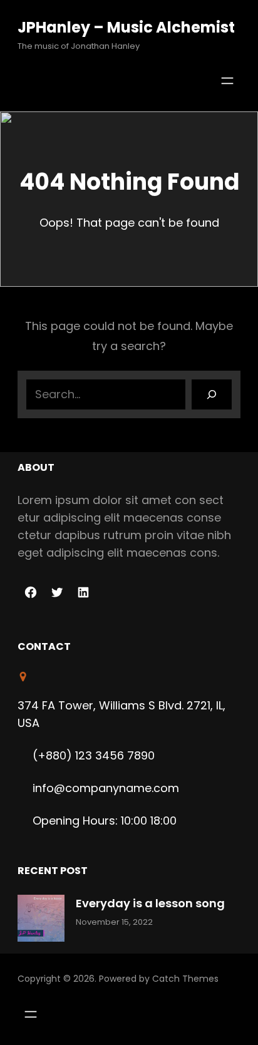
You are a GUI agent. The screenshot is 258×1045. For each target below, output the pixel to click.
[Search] (212, 394)
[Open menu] (227, 81)
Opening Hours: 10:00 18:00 (105, 820)
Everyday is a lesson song (150, 903)
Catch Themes (185, 978)
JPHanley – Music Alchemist (126, 27)
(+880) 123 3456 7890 (94, 755)
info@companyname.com (106, 788)
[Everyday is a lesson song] (41, 921)
